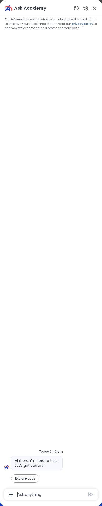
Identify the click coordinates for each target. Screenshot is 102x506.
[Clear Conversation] (76, 8)
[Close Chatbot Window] (94, 8)
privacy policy (82, 24)
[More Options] (11, 494)
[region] (51, 250)
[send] (91, 494)
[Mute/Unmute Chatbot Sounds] (85, 8)
